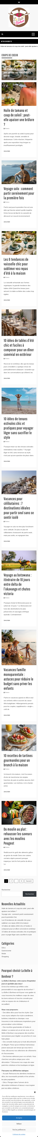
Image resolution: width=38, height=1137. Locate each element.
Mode (4, 953)
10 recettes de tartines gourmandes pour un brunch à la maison (18, 760)
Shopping (5, 956)
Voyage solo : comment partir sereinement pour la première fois (19, 193)
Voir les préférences (19, 1130)
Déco (4, 948)
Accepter (19, 1118)
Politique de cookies (19, 1134)
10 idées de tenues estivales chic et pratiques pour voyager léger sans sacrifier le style (18, 428)
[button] (35, 1092)
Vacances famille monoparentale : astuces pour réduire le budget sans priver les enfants (18, 678)
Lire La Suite (7, 151)
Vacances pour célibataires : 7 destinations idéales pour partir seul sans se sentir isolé (19, 507)
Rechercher (6, 890)
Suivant (29, 881)
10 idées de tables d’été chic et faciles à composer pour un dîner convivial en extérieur (17, 72)
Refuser (19, 1124)
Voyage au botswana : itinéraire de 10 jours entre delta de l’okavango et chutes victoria (17, 584)
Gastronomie (6, 950)
